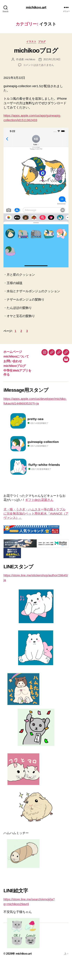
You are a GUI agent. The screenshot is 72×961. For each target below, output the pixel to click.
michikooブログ (36, 50)
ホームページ (12, 351)
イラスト (31, 41)
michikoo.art (36, 7)
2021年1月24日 (51, 59)
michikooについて (16, 356)
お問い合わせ (12, 361)
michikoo (30, 59)
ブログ (42, 41)
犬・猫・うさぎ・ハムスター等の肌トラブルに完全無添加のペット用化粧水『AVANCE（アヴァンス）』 (36, 513)
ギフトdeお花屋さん (39, 500)
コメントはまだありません (38, 64)
